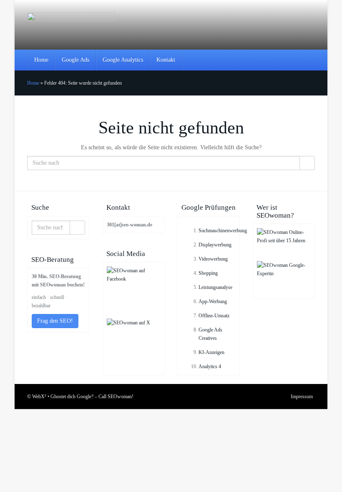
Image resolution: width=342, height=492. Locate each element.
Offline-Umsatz (214, 316)
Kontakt (165, 60)
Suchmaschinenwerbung (223, 230)
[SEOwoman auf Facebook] (133, 292)
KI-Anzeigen (211, 352)
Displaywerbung (215, 245)
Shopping (208, 273)
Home (41, 60)
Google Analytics (123, 60)
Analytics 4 (210, 366)
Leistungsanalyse (215, 287)
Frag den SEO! (55, 321)
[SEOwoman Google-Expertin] (283, 277)
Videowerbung (213, 259)
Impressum (302, 396)
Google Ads (75, 60)
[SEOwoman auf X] (133, 345)
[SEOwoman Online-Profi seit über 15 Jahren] (283, 244)
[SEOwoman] (71, 25)
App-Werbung (213, 301)
